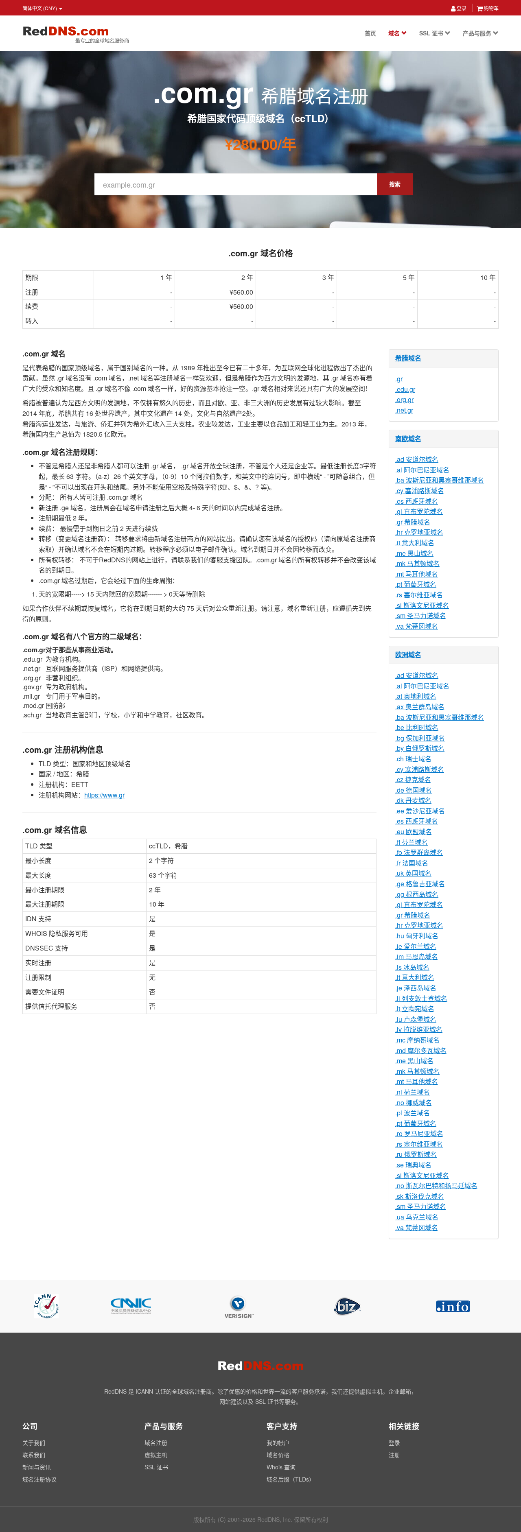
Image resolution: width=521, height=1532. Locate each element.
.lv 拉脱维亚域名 (418, 1029)
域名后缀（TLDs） (291, 1479)
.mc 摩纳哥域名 (417, 1040)
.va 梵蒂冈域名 (416, 626)
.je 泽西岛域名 (415, 987)
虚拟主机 (155, 1455)
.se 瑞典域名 (413, 1164)
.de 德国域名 (413, 790)
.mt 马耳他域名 (416, 574)
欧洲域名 (408, 654)
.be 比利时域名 (416, 727)
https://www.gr (104, 795)
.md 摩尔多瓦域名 (421, 1050)
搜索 (395, 184)
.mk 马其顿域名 (417, 563)
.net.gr (404, 410)
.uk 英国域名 (413, 873)
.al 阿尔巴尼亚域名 (422, 469)
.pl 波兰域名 (412, 1112)
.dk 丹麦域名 (413, 800)
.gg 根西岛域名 (416, 894)
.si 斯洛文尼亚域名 (422, 605)
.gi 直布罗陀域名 (419, 511)
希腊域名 (408, 358)
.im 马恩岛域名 (416, 956)
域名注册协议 (39, 1479)
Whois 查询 (281, 1467)
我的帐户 (278, 1442)
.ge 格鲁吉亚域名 (420, 883)
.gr (399, 378)
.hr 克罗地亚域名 (419, 532)
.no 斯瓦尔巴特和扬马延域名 (436, 1185)
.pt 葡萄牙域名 (415, 584)
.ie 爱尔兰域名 (415, 946)
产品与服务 (478, 33)
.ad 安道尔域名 (416, 459)
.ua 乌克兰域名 (416, 1217)
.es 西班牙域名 (416, 501)
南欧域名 (408, 438)
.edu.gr (405, 389)
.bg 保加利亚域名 (420, 738)
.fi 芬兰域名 (411, 842)
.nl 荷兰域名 (412, 1092)
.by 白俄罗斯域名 (419, 748)
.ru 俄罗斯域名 (416, 1154)
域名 (394, 33)
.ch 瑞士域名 (413, 758)
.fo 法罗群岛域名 (419, 852)
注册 (394, 1455)
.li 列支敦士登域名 (421, 998)
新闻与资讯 (36, 1467)
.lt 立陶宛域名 (414, 1008)
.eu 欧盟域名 (413, 831)
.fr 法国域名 (411, 863)
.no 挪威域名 (413, 1102)
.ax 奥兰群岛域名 (419, 706)
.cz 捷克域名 (413, 779)
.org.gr (404, 399)
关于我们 (33, 1442)
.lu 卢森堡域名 (415, 1019)
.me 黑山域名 (414, 553)
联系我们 (33, 1455)
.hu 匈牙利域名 (416, 935)
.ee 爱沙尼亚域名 (420, 810)
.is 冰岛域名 (412, 967)
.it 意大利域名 (414, 542)
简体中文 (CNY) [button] (40, 7)
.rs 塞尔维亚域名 (419, 594)
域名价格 (278, 1455)
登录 (460, 7)
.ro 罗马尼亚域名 (419, 1133)
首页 (370, 33)
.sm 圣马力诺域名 (420, 615)
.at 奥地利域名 (415, 696)
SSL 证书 (432, 33)
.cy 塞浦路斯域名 (419, 490)
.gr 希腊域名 (412, 522)
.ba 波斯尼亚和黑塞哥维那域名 (439, 480)
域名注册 (155, 1442)
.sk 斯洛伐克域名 (419, 1196)
